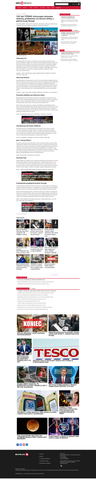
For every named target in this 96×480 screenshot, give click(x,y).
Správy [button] (25, 7)
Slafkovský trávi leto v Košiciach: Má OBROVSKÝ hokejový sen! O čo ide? (32, 305)
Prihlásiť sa (75, 4)
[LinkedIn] (26, 444)
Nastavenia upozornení (45, 463)
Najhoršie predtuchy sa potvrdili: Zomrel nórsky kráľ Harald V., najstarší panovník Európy (35, 307)
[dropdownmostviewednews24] (70, 45)
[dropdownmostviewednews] (70, 28)
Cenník (41, 456)
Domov (19, 7)
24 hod (76, 30)
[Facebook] (17, 444)
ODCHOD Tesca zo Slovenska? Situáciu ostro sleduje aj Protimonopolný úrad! (33, 309)
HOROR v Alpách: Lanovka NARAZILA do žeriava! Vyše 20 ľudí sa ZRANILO (32, 303)
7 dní (73, 30)
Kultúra (42, 7)
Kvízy (52, 7)
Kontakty (58, 7)
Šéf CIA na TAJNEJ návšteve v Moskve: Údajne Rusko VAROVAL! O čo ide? (32, 299)
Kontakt (42, 454)
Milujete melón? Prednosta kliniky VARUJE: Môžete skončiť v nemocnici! (69, 56)
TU (57, 92)
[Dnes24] (28, 3)
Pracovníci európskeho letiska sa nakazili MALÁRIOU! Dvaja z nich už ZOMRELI (69, 42)
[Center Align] (69, 4)
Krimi (31, 7)
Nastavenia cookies (44, 461)
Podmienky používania (45, 458)
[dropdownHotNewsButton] (70, 63)
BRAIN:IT (42, 473)
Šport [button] (36, 7)
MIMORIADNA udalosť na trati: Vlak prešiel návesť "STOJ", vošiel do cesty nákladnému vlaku (35, 297)
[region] (32, 3)
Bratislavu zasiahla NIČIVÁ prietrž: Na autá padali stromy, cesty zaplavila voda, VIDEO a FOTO (69, 21)
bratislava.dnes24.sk (23, 55)
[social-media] (61, 466)
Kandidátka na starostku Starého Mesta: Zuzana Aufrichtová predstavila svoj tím (69, 25)
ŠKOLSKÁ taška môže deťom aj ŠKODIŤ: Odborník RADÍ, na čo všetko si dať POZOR (69, 60)
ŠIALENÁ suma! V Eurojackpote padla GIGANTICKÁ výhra (29, 301)
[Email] (23, 444)
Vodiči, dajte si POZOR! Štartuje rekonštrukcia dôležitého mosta (68, 17)
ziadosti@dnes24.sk (64, 463)
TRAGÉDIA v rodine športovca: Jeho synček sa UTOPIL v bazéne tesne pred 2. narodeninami (70, 34)
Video (48, 7)
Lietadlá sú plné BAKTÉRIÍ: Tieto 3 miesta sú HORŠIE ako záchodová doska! (70, 53)
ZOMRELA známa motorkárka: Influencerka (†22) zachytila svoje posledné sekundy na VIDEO (69, 38)
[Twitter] (20, 444)
